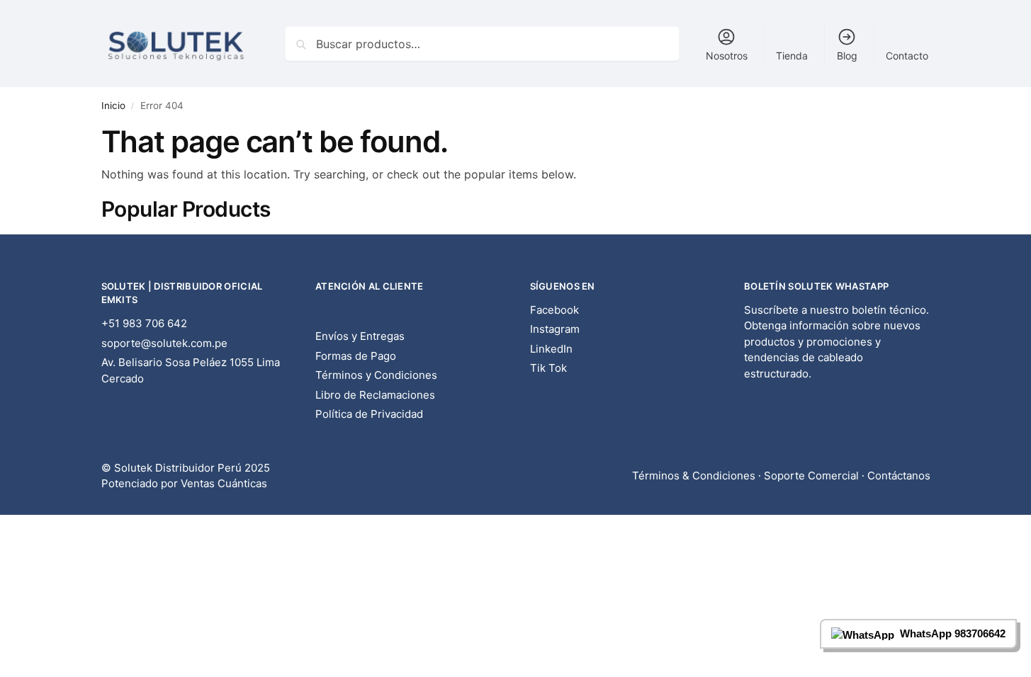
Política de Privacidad (369, 414)
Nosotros (727, 56)
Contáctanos (898, 475)
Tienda (792, 56)
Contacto (907, 56)
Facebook (554, 310)
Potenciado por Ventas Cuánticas (184, 483)
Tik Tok (548, 368)
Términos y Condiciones (376, 375)
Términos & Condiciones (693, 475)
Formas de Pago (355, 356)
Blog (847, 56)
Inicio (113, 105)
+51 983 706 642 (144, 323)
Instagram (555, 329)
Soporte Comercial (811, 475)
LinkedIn (551, 348)
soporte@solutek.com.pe (164, 343)
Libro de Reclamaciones (375, 395)
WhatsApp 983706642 (952, 633)
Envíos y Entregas (360, 336)
